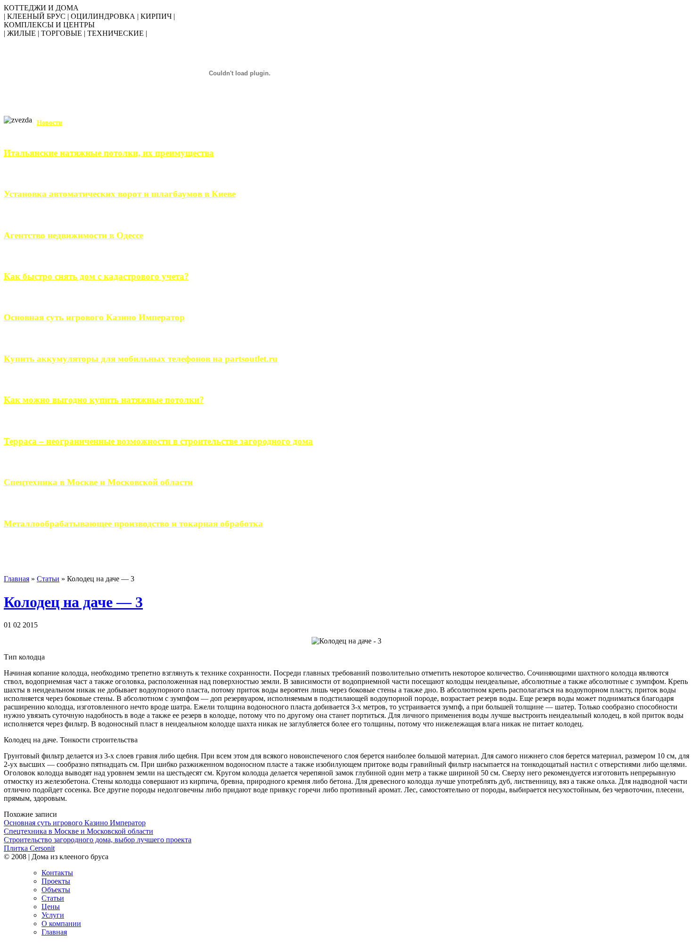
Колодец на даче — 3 (73, 602)
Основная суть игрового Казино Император (94, 317)
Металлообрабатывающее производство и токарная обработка (133, 524)
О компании (61, 924)
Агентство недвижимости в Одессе (73, 235)
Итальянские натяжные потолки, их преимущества (109, 153)
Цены (50, 907)
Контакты (57, 873)
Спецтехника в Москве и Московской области (98, 482)
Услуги (52, 915)
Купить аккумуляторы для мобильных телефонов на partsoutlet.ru (141, 359)
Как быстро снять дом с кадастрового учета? (96, 276)
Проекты (55, 881)
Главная (16, 579)
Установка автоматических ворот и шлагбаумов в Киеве (120, 194)
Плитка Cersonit (29, 848)
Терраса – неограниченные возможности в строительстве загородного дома (158, 441)
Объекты (55, 890)
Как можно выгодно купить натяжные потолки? (104, 400)
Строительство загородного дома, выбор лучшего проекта (97, 840)
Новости (49, 122)
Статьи (48, 579)
